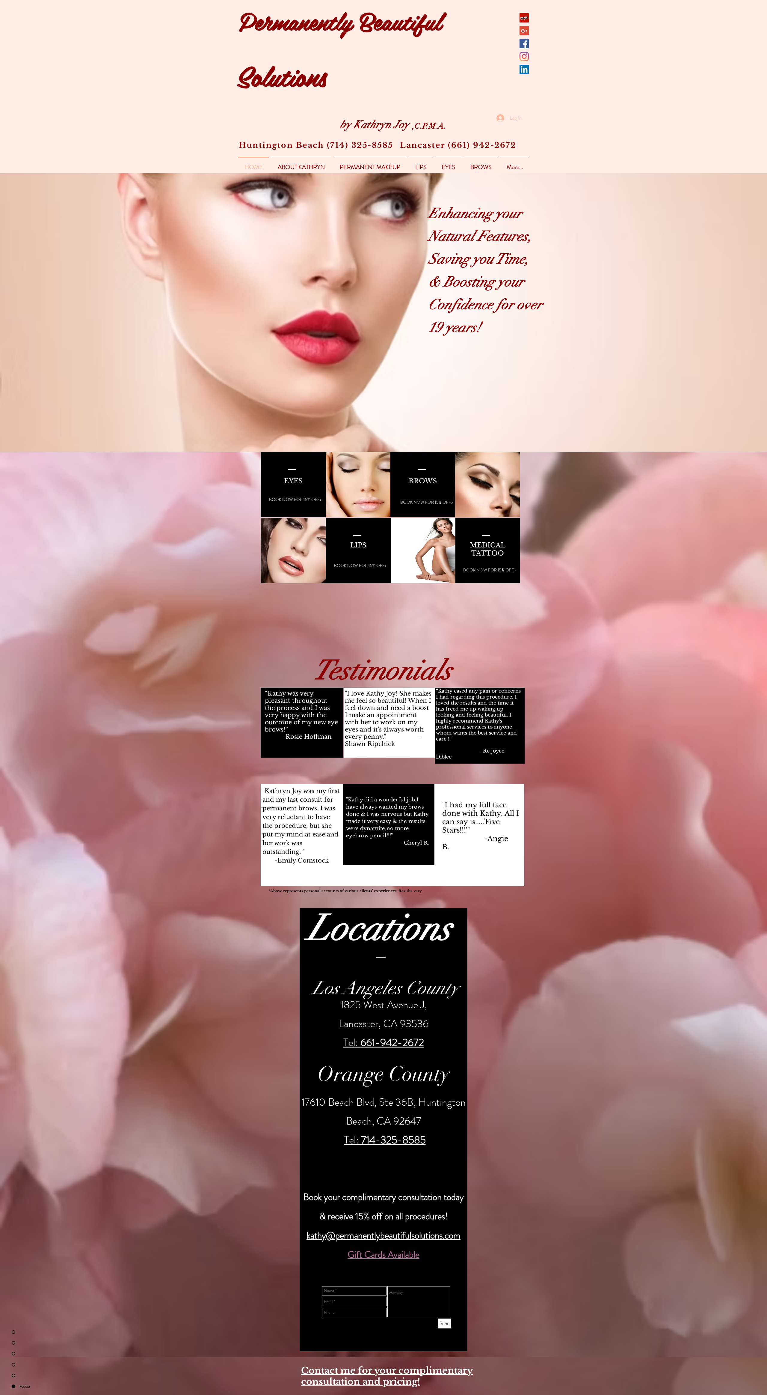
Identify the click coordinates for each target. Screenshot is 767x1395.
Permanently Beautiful (340, 20)
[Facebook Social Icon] (524, 43)
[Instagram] (524, 56)
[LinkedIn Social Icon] (524, 69)
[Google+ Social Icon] (524, 30)
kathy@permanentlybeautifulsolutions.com (383, 1235)
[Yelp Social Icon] (524, 17)
